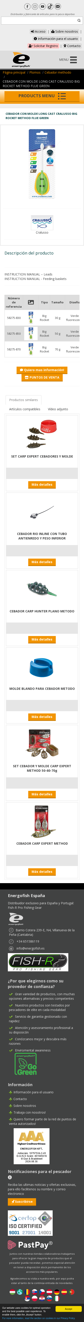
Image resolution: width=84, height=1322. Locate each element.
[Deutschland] (57, 1291)
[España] (64, 1291)
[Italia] (57, 1298)
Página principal (14, 72)
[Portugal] (71, 1291)
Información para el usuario (57, 38)
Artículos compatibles (24, 409)
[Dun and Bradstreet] (29, 1146)
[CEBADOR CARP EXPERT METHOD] (42, 821)
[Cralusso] (42, 222)
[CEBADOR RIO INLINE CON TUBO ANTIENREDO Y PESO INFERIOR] (42, 512)
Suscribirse (24, 1201)
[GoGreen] (23, 1063)
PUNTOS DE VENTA (44, 377)
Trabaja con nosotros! (29, 1112)
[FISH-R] (38, 962)
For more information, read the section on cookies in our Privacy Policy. (38, 1318)
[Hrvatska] (42, 1298)
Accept (68, 1309)
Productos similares (23, 400)
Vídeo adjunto (58, 409)
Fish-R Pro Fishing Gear (25, 907)
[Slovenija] (49, 1298)
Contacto (73, 46)
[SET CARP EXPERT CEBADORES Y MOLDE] (42, 434)
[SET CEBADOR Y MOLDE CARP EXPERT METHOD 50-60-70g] (42, 744)
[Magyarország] (12, 1291)
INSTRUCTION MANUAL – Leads (28, 274)
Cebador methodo (58, 72)
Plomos (35, 72)
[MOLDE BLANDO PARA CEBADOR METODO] (42, 666)
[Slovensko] (34, 1291)
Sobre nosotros (66, 31)
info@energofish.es (31, 948)
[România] (27, 1291)
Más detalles (42, 484)
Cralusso (42, 232)
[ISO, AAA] (30, 1220)
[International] (20, 1291)
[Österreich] (49, 1291)
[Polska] (34, 1298)
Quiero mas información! (43, 370)
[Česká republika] (42, 1291)
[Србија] (27, 1298)
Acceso (39, 31)
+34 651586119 (28, 941)
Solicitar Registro (45, 46)
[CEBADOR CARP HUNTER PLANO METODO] (42, 589)
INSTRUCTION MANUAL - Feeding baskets (35, 279)
